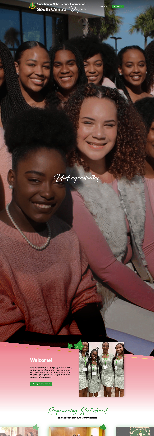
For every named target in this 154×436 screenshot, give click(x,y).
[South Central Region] (61, 7)
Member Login (104, 6)
